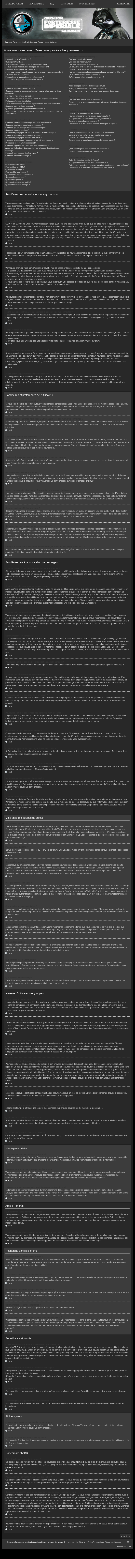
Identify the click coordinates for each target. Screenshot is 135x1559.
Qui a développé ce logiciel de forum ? (84, 160)
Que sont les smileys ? (14, 169)
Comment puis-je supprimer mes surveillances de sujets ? (92, 140)
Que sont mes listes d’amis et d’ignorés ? (85, 100)
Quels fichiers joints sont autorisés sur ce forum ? (88, 149)
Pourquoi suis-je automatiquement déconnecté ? (24, 77)
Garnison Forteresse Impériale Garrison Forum (24, 42)
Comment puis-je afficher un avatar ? (20, 106)
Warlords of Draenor (113, 1542)
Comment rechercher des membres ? (84, 121)
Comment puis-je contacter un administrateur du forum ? (91, 168)
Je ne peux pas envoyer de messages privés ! (87, 86)
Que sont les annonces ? (15, 177)
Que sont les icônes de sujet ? (17, 185)
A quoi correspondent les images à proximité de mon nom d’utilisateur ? (33, 104)
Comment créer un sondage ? (17, 130)
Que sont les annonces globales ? (19, 175)
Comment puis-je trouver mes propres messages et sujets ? (93, 124)
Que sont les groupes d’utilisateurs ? (83, 64)
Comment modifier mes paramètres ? (20, 88)
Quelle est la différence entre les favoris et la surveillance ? (92, 132)
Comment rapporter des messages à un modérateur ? (27, 145)
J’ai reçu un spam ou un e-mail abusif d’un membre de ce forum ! (94, 91)
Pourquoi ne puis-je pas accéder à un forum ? (23, 138)
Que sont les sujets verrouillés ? (18, 182)
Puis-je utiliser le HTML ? (15, 167)
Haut (10, 214)
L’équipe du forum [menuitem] (124, 1546)
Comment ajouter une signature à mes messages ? (25, 128)
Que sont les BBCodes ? (15, 164)
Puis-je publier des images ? (16, 172)
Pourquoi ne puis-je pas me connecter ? (21, 69)
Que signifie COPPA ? (14, 62)
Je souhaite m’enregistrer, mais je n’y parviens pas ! (26, 64)
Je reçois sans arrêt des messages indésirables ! (88, 88)
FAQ (52, 4)
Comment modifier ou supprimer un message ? (24, 125)
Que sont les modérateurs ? (80, 62)
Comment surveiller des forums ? (82, 137)
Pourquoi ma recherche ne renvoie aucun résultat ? (89, 116)
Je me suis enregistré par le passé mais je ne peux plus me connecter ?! (34, 72)
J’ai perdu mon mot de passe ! (17, 75)
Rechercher (123, 4)
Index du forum (51, 42)
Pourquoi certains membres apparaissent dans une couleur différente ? (97, 72)
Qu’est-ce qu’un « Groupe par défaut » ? (85, 75)
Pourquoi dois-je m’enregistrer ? (18, 59)
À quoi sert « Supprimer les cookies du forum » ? (24, 80)
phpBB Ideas (16, 1482)
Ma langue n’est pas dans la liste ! (18, 101)
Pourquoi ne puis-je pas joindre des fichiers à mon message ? (29, 140)
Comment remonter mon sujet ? (18, 156)
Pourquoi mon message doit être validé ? (21, 153)
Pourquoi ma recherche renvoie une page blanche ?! (90, 119)
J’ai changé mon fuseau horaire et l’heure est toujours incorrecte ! (31, 99)
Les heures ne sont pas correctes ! (19, 96)
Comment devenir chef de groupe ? (83, 69)
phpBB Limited (77, 1462)
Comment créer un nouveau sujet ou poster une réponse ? (28, 122)
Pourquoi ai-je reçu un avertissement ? (20, 143)
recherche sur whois (50, 1498)
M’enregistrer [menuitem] (87, 4)
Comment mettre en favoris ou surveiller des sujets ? (90, 135)
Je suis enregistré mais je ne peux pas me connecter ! (27, 67)
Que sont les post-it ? (14, 180)
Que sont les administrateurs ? (81, 59)
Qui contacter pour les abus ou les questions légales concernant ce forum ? (99, 165)
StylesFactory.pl (94, 1542)
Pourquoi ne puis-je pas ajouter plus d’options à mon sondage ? (30, 133)
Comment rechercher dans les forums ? (85, 113)
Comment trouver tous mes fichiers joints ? (86, 151)
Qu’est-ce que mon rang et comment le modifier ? (25, 109)
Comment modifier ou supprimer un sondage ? (23, 135)
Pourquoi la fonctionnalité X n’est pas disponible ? (88, 163)
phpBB (89, 481)
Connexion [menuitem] (67, 4)
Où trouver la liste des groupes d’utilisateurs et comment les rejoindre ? (97, 67)
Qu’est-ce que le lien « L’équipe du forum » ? (86, 77)
